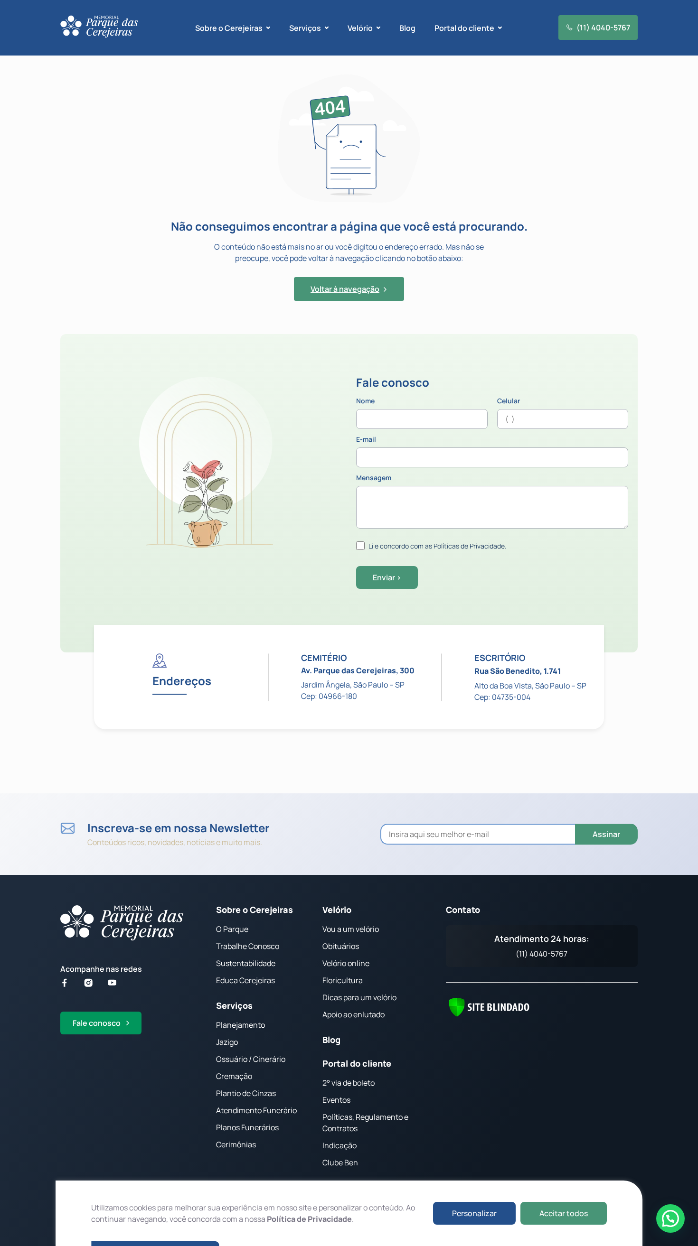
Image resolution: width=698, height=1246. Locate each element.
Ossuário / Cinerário (250, 1059)
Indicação (339, 1145)
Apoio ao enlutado (353, 1014)
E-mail (366, 440)
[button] (670, 1218)
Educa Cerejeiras (245, 980)
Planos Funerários (247, 1127)
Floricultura (342, 980)
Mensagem (373, 478)
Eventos (336, 1100)
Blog (407, 28)
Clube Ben (340, 1162)
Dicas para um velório (359, 997)
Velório (336, 909)
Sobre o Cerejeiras (254, 909)
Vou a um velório (350, 929)
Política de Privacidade (309, 1219)
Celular (508, 401)
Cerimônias (236, 1144)
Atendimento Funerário (256, 1110)
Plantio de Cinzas (246, 1093)
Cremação (234, 1076)
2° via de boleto (348, 1083)
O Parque (232, 929)
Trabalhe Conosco (247, 946)
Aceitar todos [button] (563, 1213)
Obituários (340, 946)
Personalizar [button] (474, 1213)
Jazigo (227, 1042)
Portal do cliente (356, 1063)
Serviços (234, 1005)
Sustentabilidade (245, 963)
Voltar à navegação (345, 289)
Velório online (345, 963)
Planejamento (240, 1025)
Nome (365, 401)
